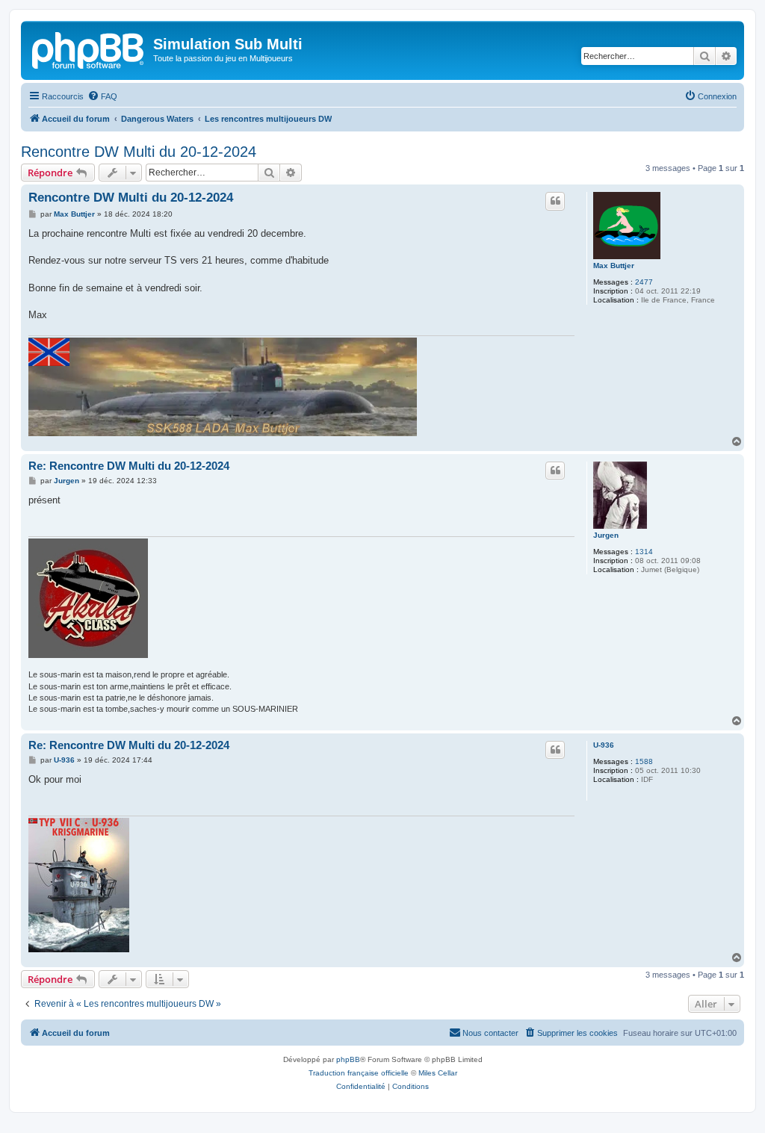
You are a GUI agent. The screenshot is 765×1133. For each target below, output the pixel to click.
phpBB (348, 1059)
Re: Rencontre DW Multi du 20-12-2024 (128, 465)
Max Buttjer (613, 265)
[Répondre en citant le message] (555, 201)
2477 (644, 282)
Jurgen (606, 535)
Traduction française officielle (359, 1073)
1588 (644, 761)
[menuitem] (102, 96)
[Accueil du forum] (89, 48)
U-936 (603, 745)
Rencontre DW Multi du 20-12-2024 (138, 151)
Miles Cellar (437, 1073)
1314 (644, 551)
